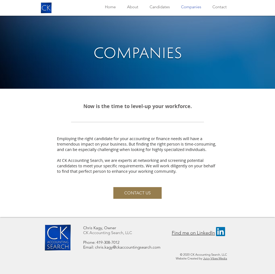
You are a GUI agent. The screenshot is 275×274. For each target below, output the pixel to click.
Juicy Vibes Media (215, 258)
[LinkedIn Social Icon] (220, 231)
